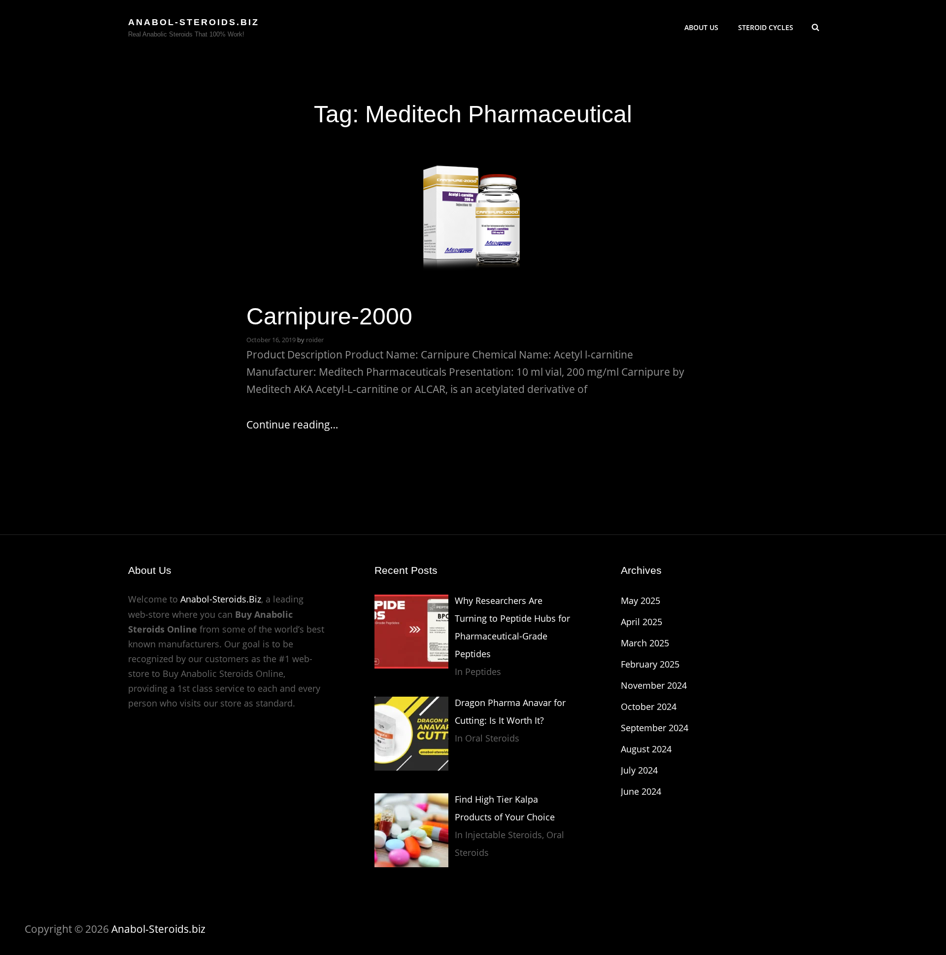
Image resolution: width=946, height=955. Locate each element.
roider (315, 339)
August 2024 (646, 749)
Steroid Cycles (765, 27)
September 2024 (654, 728)
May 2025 (640, 600)
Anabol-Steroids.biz (193, 22)
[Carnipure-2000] (473, 212)
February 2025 (650, 664)
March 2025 (645, 643)
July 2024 (639, 770)
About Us (701, 27)
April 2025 (641, 622)
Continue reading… (292, 424)
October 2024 (648, 706)
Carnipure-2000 (329, 316)
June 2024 (641, 791)
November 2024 (654, 685)
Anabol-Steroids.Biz (220, 599)
